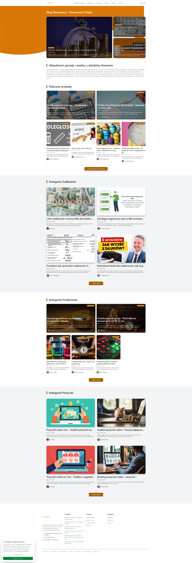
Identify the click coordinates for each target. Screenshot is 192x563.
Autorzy (88, 514)
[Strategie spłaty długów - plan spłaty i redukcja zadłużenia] (79, 37)
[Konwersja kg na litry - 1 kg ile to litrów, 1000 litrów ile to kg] (108, 134)
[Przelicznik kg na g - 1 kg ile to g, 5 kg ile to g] (83, 347)
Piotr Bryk (52, 228)
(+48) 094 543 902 (49, 537)
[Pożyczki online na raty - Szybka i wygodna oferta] (70, 460)
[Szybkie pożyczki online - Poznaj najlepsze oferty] (121, 413)
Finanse (107, 3)
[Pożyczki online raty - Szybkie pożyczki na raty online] (70, 413)
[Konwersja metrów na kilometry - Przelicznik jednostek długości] (58, 134)
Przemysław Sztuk (105, 275)
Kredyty (114, 3)
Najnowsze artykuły (79, 3)
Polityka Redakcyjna (87, 551)
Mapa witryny (96, 551)
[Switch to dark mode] (144, 3)
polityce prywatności (23, 551)
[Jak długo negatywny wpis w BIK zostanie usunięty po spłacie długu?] (121, 202)
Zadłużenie (90, 3)
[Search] (141, 3)
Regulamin (45, 551)
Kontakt (71, 551)
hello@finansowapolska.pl (51, 539)
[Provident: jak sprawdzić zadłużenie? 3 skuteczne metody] (70, 249)
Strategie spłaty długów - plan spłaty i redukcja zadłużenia (72, 50)
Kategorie (110, 514)
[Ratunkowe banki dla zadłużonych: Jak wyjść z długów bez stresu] (121, 249)
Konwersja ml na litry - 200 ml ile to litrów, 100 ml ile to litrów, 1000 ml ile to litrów (74, 537)
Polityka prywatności (63, 551)
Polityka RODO (78, 551)
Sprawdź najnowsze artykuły (96, 169)
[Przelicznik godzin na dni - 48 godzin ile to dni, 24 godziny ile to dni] (134, 134)
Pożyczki (120, 3)
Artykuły (67, 514)
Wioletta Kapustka (55, 117)
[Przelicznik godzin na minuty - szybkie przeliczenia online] (108, 347)
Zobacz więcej (96, 283)
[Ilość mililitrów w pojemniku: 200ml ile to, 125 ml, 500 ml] (58, 347)
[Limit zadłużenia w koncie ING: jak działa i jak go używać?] (70, 202)
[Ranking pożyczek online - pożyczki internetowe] (121, 460)
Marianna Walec (104, 117)
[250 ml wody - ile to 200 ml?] (83, 134)
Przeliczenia (99, 3)
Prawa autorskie (53, 551)
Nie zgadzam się (18, 554)
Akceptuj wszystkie (18, 558)
